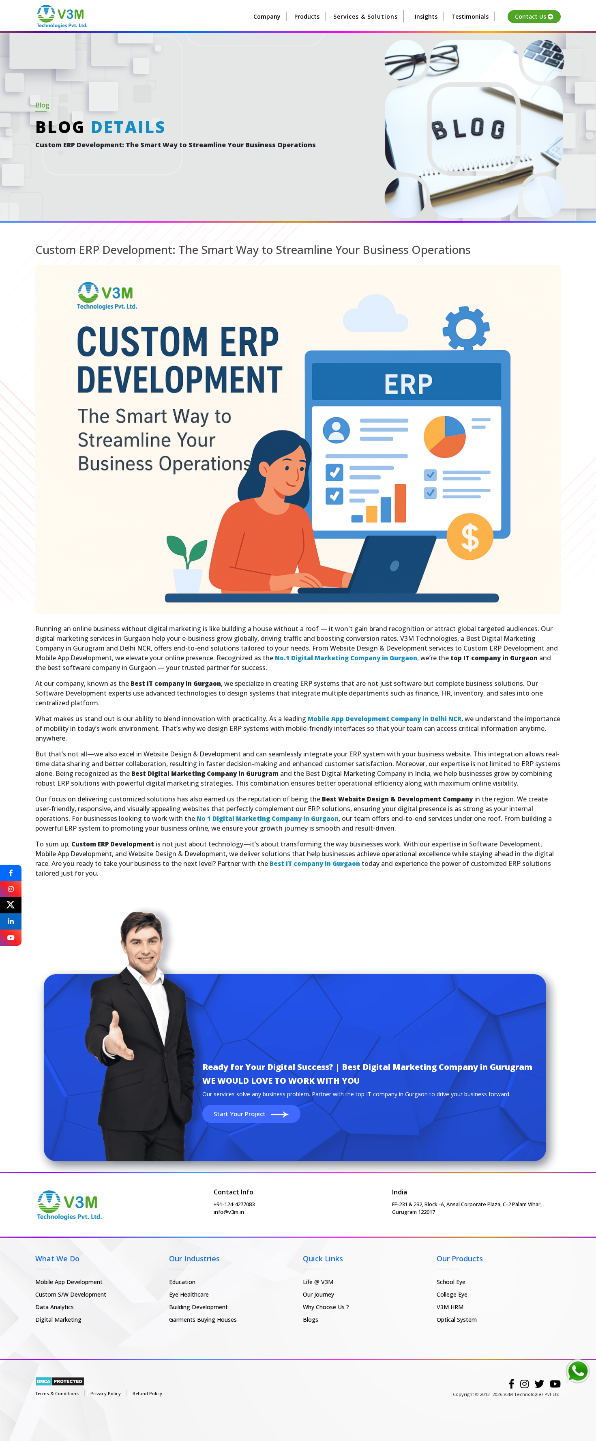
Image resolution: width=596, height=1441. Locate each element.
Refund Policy (147, 1393)
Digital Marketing (58, 1319)
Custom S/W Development (70, 1294)
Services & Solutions (365, 16)
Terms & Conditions (57, 1393)
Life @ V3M (318, 1282)
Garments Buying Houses (203, 1319)
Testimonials (470, 16)
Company (267, 16)
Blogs (310, 1319)
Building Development (198, 1307)
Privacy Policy (105, 1393)
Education (182, 1282)
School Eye (451, 1282)
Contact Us (531, 16)
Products (306, 16)
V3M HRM (450, 1307)
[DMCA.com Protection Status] (59, 1381)
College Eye (452, 1294)
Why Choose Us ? (326, 1307)
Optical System (457, 1319)
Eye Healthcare (189, 1294)
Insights (426, 16)
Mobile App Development (69, 1282)
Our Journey (318, 1294)
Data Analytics (54, 1307)
